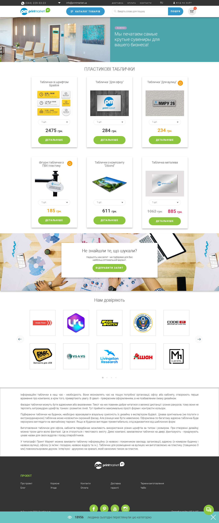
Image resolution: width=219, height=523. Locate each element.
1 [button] (103, 377)
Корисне (55, 483)
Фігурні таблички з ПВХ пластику (51, 164)
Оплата (84, 488)
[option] (109, 339)
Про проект (26, 483)
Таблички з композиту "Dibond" (109, 164)
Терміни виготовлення (152, 483)
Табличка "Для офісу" (110, 82)
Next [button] (199, 339)
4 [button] (115, 377)
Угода (54, 488)
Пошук (176, 11)
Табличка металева (165, 162)
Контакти (86, 483)
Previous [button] (20, 339)
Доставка (116, 483)
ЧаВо (143, 488)
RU (161, 2)
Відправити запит (109, 268)
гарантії (115, 488)
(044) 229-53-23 (35, 3)
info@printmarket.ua (76, 3)
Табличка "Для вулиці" (162, 82)
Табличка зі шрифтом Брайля (54, 84)
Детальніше (54, 140)
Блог (23, 488)
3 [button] (111, 377)
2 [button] (106, 377)
